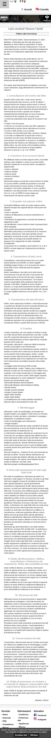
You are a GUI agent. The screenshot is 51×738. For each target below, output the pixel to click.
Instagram (41, 719)
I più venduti (16, 28)
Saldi (39, 28)
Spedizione (24, 724)
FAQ (4, 721)
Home (5, 714)
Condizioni (23, 714)
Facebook (41, 715)
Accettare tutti (21, 735)
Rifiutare (34, 735)
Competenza (8, 724)
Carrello (42, 9)
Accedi (28, 9)
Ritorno (22, 727)
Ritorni (6, 728)
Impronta (7, 718)
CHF (12, 1)
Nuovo (30, 28)
